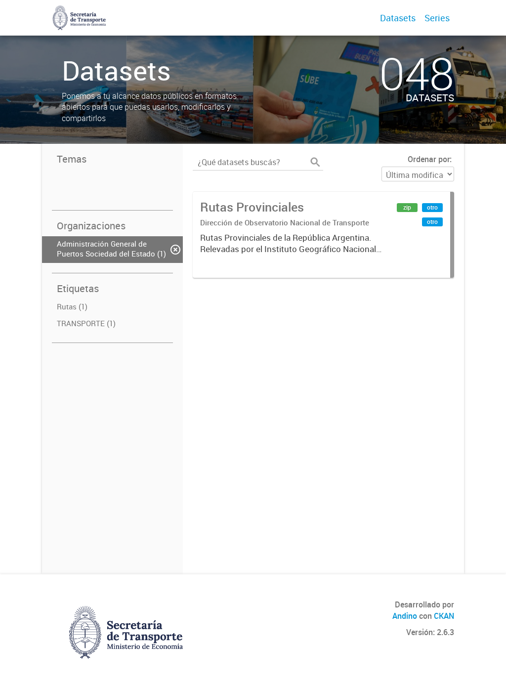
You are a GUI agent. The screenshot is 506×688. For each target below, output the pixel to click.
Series (437, 18)
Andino (404, 615)
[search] (315, 162)
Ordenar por (429, 159)
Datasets (398, 18)
